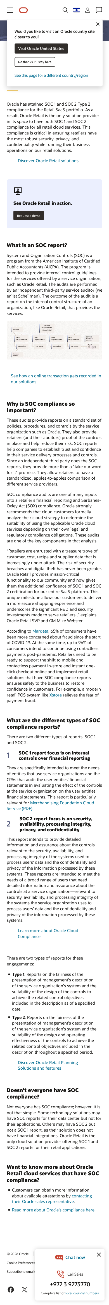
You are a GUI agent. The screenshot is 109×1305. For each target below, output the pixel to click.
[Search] (65, 10)
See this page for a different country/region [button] (51, 75)
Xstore (55, 695)
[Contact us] (99, 10)
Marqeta (40, 631)
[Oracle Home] (23, 10)
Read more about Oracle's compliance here (53, 1210)
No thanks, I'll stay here (34, 62)
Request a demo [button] (28, 215)
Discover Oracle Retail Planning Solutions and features (48, 1065)
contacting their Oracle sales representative (52, 1198)
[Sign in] (87, 10)
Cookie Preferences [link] (21, 1262)
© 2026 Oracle (18, 1253)
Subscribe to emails (21, 1271)
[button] (10, 10)
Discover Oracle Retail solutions (48, 160)
